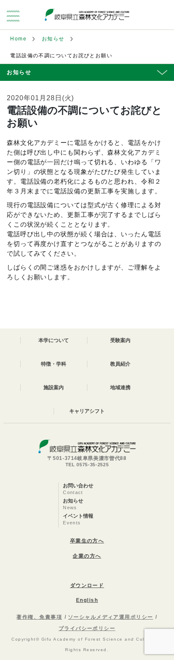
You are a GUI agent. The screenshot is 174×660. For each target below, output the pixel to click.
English (87, 600)
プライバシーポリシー (87, 628)
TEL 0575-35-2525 (87, 464)
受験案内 (120, 340)
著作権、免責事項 (39, 617)
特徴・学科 (53, 364)
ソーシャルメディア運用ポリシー (110, 617)
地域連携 (120, 387)
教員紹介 (120, 364)
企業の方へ (87, 556)
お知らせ (53, 39)
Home (18, 39)
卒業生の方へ (87, 541)
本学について (53, 340)
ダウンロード (87, 585)
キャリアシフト (87, 411)
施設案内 (54, 387)
